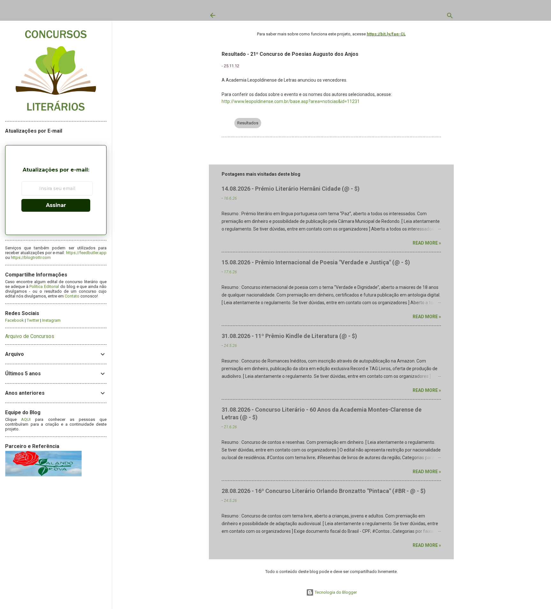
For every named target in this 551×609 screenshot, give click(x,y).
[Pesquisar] (450, 17)
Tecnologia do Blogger (335, 592)
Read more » (427, 243)
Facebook (14, 320)
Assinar (56, 205)
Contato (72, 296)
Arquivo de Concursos (29, 336)
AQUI (26, 419)
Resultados (247, 123)
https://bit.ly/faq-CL (386, 34)
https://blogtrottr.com (31, 257)
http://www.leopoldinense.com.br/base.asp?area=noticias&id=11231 (291, 101)
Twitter (33, 320)
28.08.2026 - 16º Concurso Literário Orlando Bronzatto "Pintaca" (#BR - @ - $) (324, 491)
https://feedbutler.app (86, 252)
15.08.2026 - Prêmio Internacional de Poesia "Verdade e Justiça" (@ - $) (316, 262)
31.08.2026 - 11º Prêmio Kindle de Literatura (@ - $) (289, 336)
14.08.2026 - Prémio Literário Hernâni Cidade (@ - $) (291, 188)
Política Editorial (44, 286)
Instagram (51, 320)
